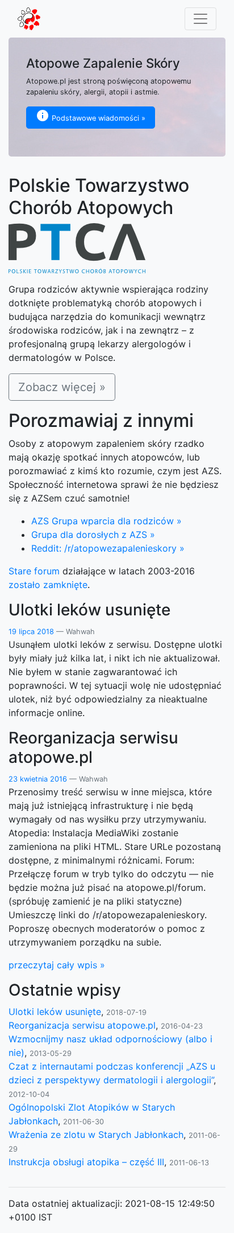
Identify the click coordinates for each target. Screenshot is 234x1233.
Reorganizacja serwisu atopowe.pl (82, 1025)
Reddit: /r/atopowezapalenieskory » (108, 548)
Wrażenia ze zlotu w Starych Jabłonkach (96, 1134)
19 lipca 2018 (32, 631)
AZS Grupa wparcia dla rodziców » (106, 521)
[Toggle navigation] (200, 18)
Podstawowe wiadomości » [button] (98, 118)
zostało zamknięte (48, 584)
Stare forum (34, 571)
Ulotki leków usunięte (55, 1011)
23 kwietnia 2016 (39, 779)
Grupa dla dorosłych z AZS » (93, 534)
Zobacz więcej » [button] (62, 387)
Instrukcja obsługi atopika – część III (86, 1162)
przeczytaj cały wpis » (57, 965)
